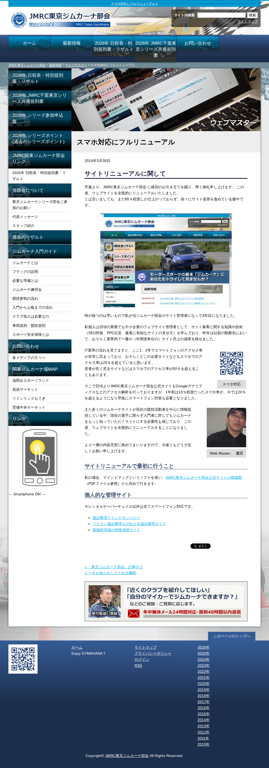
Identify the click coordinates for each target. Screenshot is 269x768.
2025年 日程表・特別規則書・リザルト (39, 176)
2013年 (204, 726)
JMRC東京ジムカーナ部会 (27, 65)
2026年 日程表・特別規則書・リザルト (114, 46)
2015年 (204, 714)
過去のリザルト (28, 237)
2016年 (204, 708)
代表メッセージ (25, 217)
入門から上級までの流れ (32, 307)
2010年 (204, 744)
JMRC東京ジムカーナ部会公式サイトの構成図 (203, 477)
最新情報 (72, 43)
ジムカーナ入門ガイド (34, 251)
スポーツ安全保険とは (30, 334)
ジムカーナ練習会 (27, 289)
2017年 (204, 702)
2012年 (204, 732)
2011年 (203, 738)
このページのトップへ (231, 636)
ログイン (141, 659)
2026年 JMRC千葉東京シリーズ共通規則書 (155, 49)
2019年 (204, 690)
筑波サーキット (25, 389)
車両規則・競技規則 (28, 325)
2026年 (204, 647)
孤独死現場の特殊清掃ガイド (116, 530)
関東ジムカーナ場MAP (35, 369)
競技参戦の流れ (25, 298)
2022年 (204, 671)
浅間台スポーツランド (30, 380)
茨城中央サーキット (28, 407)
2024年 (204, 659)
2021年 (204, 677)
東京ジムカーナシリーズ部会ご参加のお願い (40, 205)
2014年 (204, 720)
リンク (19, 418)
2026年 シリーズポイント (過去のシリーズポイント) (41, 138)
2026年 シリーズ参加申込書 (37, 118)
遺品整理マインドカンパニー (116, 518)
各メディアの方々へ (28, 357)
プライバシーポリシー (152, 653)
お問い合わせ (197, 43)
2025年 (204, 653)
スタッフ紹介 (23, 225)
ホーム (29, 43)
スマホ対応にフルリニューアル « (134, 3)
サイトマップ (247, 21)
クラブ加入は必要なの (30, 316)
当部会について (28, 190)
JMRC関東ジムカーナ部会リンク (38, 158)
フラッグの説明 (25, 271)
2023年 (204, 665)
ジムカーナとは (25, 263)
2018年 (204, 696)
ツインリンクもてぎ (28, 398)
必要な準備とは (25, 280)
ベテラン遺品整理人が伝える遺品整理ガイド (129, 524)
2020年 (204, 683)
